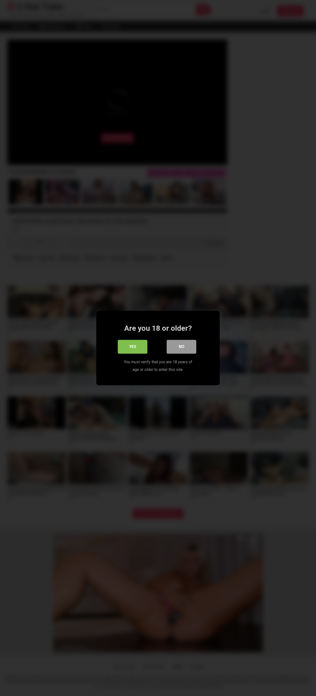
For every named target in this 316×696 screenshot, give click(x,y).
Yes (132, 346)
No (181, 346)
